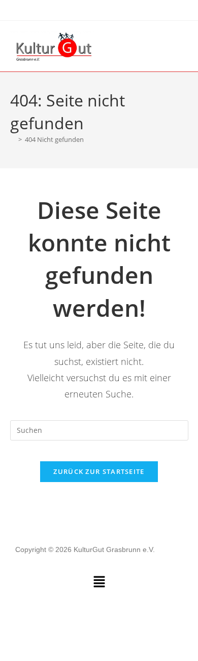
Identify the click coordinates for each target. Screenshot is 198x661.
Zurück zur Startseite (98, 471)
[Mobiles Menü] (185, 46)
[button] (99, 582)
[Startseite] (12, 139)
